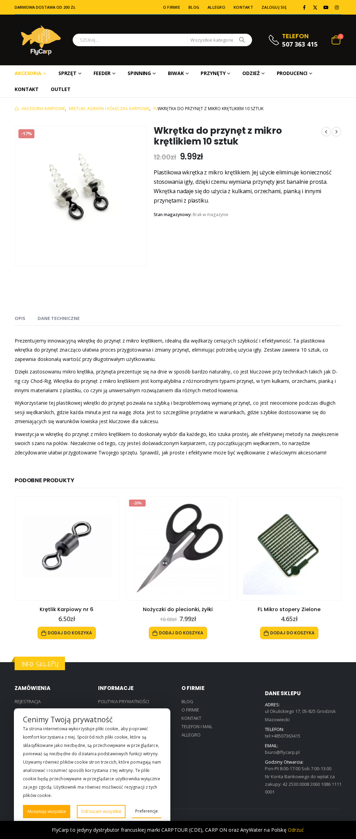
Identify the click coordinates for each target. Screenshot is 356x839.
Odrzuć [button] (296, 829)
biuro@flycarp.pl (282, 752)
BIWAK (176, 73)
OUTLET (60, 89)
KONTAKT (243, 7)
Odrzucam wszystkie (101, 811)
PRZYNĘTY (213, 73)
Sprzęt (67, 73)
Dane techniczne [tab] (59, 318)
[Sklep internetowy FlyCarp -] (41, 40)
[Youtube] (325, 7)
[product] (67, 548)
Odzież (250, 73)
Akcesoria (28, 73)
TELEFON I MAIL (196, 726)
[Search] (242, 40)
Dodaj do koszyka (70, 633)
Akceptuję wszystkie (46, 811)
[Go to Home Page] (17, 109)
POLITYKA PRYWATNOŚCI (123, 701)
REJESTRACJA (28, 701)
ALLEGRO (216, 7)
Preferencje (146, 811)
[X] (314, 7)
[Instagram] (336, 7)
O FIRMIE (171, 7)
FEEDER (102, 73)
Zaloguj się (273, 7)
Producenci (292, 73)
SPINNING (139, 73)
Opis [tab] (20, 318)
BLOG (193, 7)
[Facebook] (304, 7)
